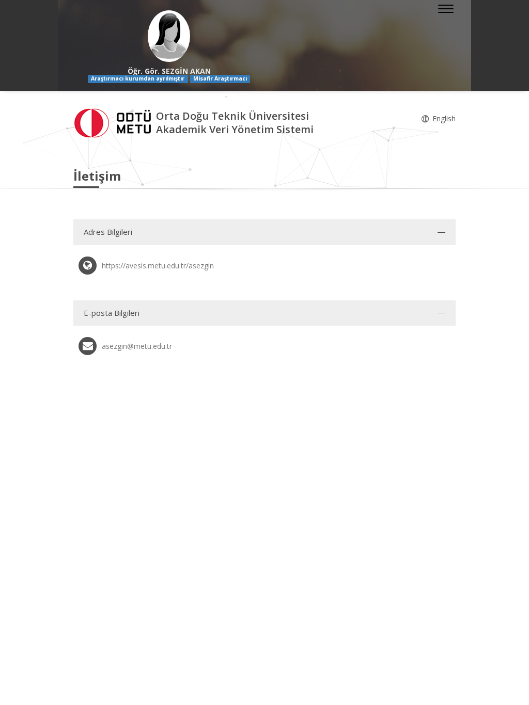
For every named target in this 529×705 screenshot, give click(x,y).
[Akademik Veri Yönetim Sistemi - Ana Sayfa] (114, 121)
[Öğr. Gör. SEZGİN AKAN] (168, 36)
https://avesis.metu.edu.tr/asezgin (158, 265)
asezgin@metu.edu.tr (137, 346)
